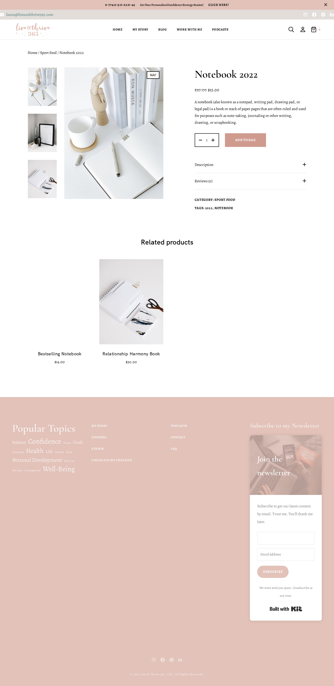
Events (97, 449)
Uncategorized (33, 470)
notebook (223, 208)
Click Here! (218, 5)
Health (35, 451)
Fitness (67, 443)
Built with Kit (286, 608)
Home (118, 29)
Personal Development (37, 460)
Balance (19, 442)
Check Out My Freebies (111, 460)
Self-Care (69, 461)
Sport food (48, 52)
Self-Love (17, 470)
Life (49, 451)
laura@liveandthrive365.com (29, 14)
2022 (209, 208)
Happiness (18, 452)
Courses (98, 437)
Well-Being (59, 469)
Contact (178, 437)
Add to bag (245, 140)
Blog (162, 29)
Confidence (44, 441)
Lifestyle (59, 452)
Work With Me (189, 29)
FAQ (174, 449)
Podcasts (220, 29)
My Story (140, 29)
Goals (78, 442)
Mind (69, 452)
